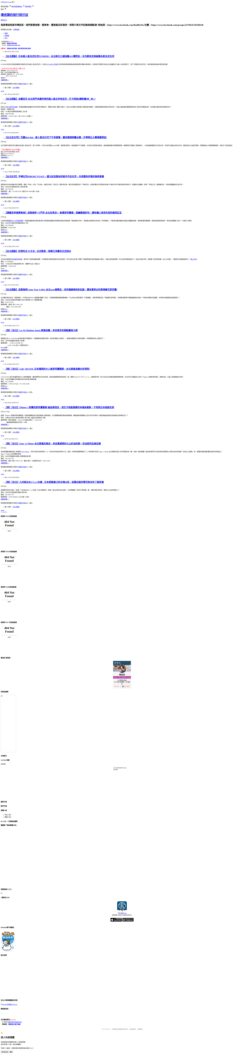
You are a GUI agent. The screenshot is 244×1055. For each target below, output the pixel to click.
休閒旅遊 (16, 29)
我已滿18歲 (5, 1052)
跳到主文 (4, 20)
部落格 (7, 35)
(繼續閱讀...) (5, 80)
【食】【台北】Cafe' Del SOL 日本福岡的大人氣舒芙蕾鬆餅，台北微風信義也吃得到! (47, 369)
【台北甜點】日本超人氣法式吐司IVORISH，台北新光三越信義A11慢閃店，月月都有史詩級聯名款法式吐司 (59, 56)
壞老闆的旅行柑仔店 (14, 15)
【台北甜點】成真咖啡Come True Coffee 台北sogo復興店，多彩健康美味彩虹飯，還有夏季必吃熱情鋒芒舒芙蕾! (61, 289)
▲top (2, 91)
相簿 (6, 33)
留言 (24, 84)
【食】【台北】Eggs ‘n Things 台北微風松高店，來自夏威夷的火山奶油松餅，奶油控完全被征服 (53, 443)
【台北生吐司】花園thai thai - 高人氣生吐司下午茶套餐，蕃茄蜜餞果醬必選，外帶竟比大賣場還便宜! (56, 137)
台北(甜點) (16, 87)
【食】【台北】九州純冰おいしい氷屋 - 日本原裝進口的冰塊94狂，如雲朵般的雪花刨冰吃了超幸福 (54, 482)
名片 (6, 38)
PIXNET (108, 1029)
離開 (11, 1052)
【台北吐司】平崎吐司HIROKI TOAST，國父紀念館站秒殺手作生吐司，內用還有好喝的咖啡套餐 (54, 176)
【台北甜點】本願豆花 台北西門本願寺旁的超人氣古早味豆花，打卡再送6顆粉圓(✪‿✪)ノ (50, 99)
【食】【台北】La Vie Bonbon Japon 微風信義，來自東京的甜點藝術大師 (41, 330)
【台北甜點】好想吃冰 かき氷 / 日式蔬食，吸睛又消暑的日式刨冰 (38, 251)
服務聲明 (140, 1029)
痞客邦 (20, 84)
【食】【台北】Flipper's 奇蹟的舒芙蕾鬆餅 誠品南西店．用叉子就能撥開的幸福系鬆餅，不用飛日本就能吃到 (59, 407)
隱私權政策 (133, 1029)
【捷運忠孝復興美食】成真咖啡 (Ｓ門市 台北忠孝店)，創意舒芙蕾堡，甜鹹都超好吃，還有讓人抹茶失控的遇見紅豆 (63, 212)
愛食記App (123, 913)
